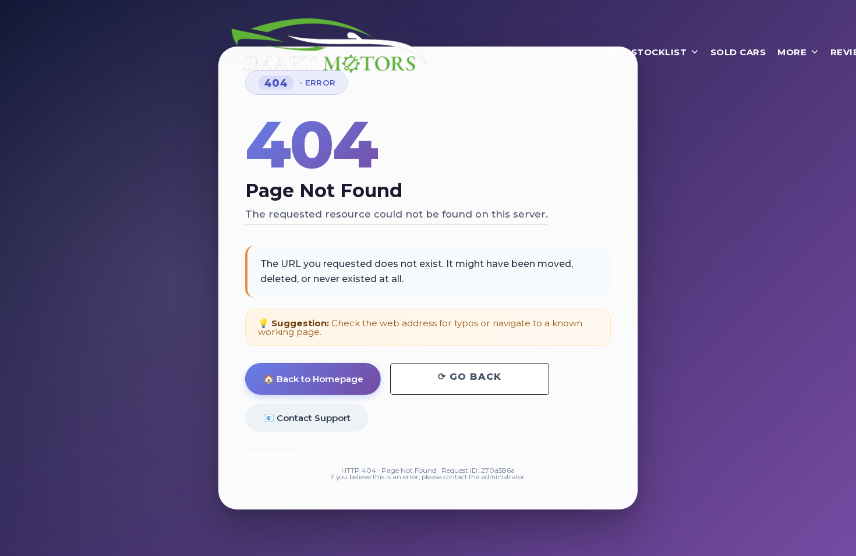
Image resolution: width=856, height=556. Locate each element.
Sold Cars (738, 52)
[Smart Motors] (329, 45)
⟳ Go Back (469, 376)
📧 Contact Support (307, 417)
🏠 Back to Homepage (313, 378)
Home (605, 52)
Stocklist (659, 52)
